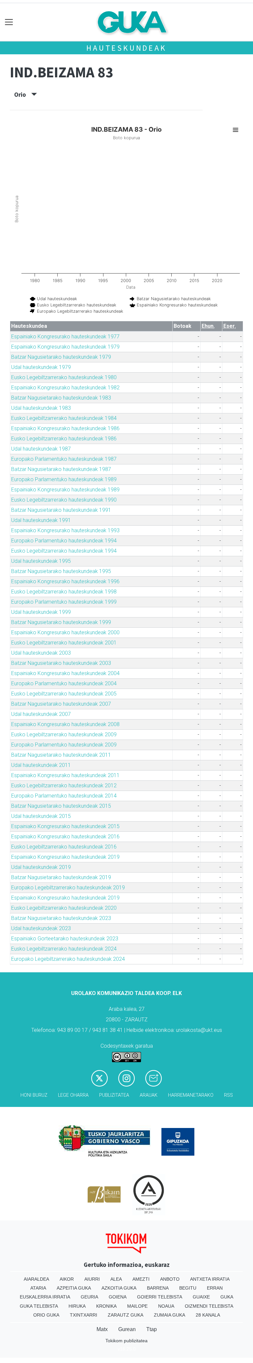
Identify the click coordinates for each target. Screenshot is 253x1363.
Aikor (67, 1279)
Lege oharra (73, 1095)
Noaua (166, 1306)
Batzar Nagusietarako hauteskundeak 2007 (61, 704)
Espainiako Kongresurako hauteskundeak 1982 (65, 387)
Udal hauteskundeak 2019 (41, 867)
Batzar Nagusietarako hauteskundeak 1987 (61, 469)
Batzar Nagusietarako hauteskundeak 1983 (61, 398)
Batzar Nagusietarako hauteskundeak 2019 (61, 877)
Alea (116, 1279)
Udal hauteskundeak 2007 (41, 714)
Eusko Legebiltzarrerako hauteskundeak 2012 (64, 785)
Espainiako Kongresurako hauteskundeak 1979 (65, 347)
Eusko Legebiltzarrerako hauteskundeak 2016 (64, 847)
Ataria (38, 1288)
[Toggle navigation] (9, 22)
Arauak (148, 1095)
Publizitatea (114, 1095)
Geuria (89, 1296)
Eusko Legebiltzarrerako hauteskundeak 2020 (64, 908)
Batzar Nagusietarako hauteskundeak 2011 (61, 755)
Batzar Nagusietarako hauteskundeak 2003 (61, 663)
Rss (228, 1095)
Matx (102, 1329)
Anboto (170, 1279)
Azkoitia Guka (118, 1288)
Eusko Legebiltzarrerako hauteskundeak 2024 (64, 949)
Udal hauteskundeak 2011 (41, 765)
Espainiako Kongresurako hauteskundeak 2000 (65, 632)
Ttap (151, 1329)
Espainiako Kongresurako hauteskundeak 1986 (65, 428)
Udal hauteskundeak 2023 (41, 928)
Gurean (127, 1329)
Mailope (137, 1306)
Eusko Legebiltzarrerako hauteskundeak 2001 (64, 643)
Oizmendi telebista (209, 1306)
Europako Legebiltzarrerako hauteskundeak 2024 (68, 959)
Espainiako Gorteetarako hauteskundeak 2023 (64, 938)
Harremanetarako (190, 1095)
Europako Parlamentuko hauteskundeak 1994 (64, 540)
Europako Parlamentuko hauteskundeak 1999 (64, 602)
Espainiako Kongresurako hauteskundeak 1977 (65, 336)
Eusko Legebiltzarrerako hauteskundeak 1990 (64, 500)
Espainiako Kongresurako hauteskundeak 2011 (65, 775)
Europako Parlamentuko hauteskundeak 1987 (64, 459)
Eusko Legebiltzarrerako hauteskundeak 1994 (64, 551)
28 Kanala (208, 1315)
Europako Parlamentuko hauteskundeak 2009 (64, 745)
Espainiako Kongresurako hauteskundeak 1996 (65, 581)
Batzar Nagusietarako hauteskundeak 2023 (61, 918)
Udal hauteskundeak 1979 (41, 367)
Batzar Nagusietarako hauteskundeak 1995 (61, 571)
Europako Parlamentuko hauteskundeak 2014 (64, 796)
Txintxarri (83, 1315)
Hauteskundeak (126, 48)
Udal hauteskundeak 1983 (41, 408)
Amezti (141, 1279)
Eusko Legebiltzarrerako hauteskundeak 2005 (64, 694)
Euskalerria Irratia (45, 1296)
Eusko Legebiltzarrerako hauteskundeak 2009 (64, 734)
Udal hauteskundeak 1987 (41, 449)
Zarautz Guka (125, 1315)
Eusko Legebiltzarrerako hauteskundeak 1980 (64, 377)
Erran (215, 1288)
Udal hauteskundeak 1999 (41, 612)
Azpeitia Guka (74, 1288)
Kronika (106, 1306)
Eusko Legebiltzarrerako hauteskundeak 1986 (64, 438)
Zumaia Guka (169, 1315)
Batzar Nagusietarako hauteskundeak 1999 (61, 622)
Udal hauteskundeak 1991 (41, 520)
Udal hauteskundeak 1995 (41, 561)
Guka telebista (39, 1306)
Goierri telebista (159, 1296)
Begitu (187, 1288)
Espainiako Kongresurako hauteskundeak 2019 (65, 857)
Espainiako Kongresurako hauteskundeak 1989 (65, 489)
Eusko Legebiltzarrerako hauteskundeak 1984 (64, 418)
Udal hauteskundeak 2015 (41, 816)
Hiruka (77, 1306)
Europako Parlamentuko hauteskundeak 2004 (64, 683)
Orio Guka (46, 1315)
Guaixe (201, 1296)
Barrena (158, 1288)
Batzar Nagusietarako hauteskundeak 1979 (61, 357)
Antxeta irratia (210, 1279)
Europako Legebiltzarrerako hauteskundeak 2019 (68, 887)
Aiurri (92, 1279)
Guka (226, 1296)
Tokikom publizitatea (126, 1340)
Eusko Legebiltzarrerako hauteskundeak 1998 (64, 592)
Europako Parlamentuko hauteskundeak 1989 (64, 479)
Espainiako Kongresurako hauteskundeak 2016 (65, 836)
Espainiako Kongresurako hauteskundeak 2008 (65, 724)
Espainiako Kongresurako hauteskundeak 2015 (65, 826)
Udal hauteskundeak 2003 (41, 653)
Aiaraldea (36, 1279)
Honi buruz (33, 1095)
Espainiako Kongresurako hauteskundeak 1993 (65, 530)
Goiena (117, 1296)
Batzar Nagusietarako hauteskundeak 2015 (61, 806)
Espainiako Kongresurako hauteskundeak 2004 (65, 673)
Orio (22, 94)
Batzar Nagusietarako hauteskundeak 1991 (61, 510)
